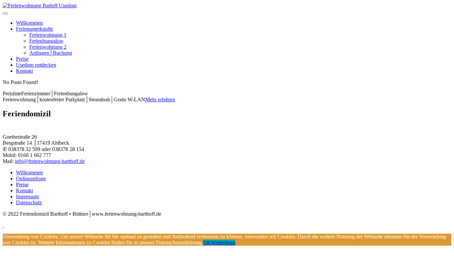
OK (207, 242)
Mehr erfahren (160, 99)
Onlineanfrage (31, 178)
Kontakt (24, 71)
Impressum (27, 196)
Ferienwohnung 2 (47, 47)
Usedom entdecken (36, 65)
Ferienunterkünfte (34, 29)
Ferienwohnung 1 (47, 35)
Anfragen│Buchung (50, 53)
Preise (22, 59)
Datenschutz (29, 202)
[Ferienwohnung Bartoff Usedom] (39, 5)
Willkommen (29, 23)
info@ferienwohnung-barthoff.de (50, 161)
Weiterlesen (223, 242)
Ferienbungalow (46, 41)
